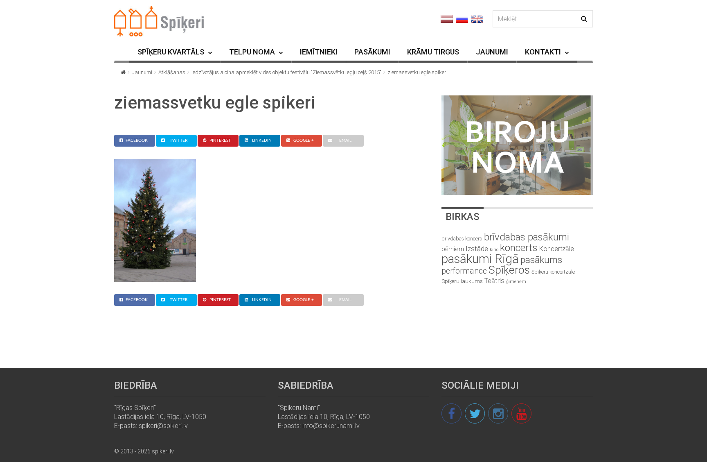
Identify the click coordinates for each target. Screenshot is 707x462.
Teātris (494, 281)
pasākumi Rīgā (480, 259)
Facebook (137, 140)
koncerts (519, 248)
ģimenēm (516, 281)
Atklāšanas (171, 72)
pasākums (541, 259)
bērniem (452, 249)
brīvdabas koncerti (461, 239)
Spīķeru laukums (462, 281)
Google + (303, 140)
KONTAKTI (543, 52)
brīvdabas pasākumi (526, 237)
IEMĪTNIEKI (319, 52)
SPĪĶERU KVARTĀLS (170, 52)
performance (464, 271)
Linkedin (262, 140)
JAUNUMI (492, 52)
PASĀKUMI (372, 52)
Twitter (178, 140)
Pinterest (220, 140)
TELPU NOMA (252, 52)
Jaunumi (142, 72)
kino (494, 249)
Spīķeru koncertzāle (553, 272)
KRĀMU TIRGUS (433, 52)
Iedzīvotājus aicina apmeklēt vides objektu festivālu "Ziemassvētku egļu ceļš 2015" (286, 72)
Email (345, 140)
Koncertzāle (556, 249)
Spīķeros (509, 269)
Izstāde (477, 249)
